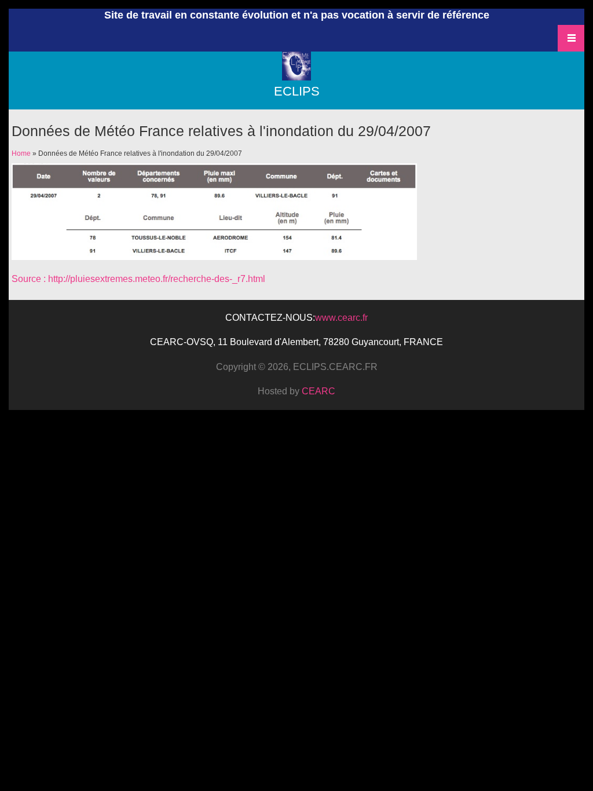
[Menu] (296, 78)
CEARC (318, 391)
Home (21, 153)
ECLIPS (297, 91)
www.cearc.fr (341, 318)
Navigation (571, 38)
